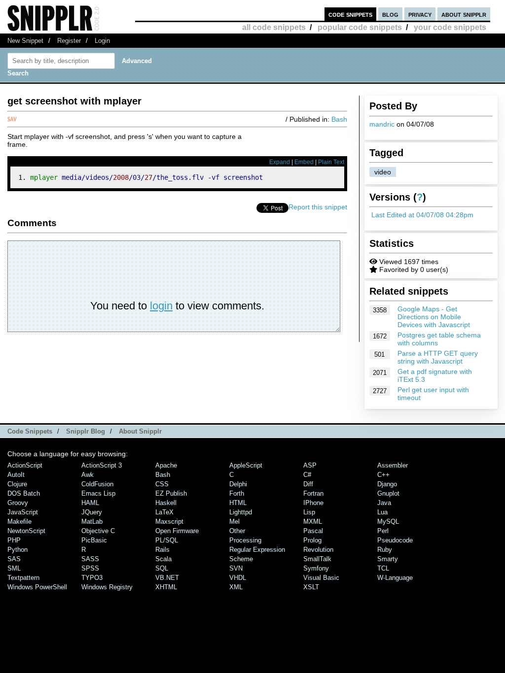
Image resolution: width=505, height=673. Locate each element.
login (161, 306)
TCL (383, 568)
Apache (166, 465)
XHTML (166, 587)
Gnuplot (388, 493)
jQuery (91, 512)
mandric (382, 124)
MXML (312, 521)
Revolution (318, 549)
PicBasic (94, 540)
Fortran (313, 493)
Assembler (392, 465)
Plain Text (331, 162)
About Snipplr (140, 431)
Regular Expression (257, 549)
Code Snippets (29, 431)
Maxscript (169, 521)
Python (17, 549)
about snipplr (463, 14)
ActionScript (24, 465)
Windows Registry (107, 587)
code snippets (350, 14)
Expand (279, 162)
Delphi (238, 484)
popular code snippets (360, 27)
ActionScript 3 (101, 465)
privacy (420, 14)
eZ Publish (171, 493)
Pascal (313, 531)
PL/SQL (166, 540)
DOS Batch (23, 493)
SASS (90, 559)
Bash (339, 119)
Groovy (17, 502)
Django (387, 484)
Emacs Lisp (98, 493)
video (382, 172)
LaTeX (164, 512)
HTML (238, 502)
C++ (383, 474)
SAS (14, 559)
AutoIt (16, 474)
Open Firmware (177, 531)
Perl (383, 531)
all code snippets (274, 27)
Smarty (387, 559)
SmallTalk (317, 559)
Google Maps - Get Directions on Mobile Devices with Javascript (433, 317)
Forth (236, 493)
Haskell (166, 502)
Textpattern (23, 577)
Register (69, 40)
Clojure (17, 484)
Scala (163, 559)
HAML (90, 502)
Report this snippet (318, 207)
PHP (14, 540)
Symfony (316, 568)
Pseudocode (395, 540)
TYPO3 (92, 577)
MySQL (388, 521)
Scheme (241, 559)
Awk (87, 474)
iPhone (313, 502)
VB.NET (167, 577)
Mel (234, 521)
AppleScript (245, 465)
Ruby (384, 549)
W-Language (395, 577)
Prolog (312, 540)
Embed (304, 162)
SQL (161, 568)
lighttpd (240, 512)
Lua (382, 512)
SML (14, 568)
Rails (162, 549)
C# (307, 474)
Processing (245, 540)
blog (390, 14)
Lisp (309, 512)
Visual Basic (321, 577)
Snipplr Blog (85, 431)
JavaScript (22, 512)
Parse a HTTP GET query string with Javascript (437, 357)
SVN (236, 568)
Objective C (98, 531)
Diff (308, 484)
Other (237, 531)
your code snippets (450, 27)
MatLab (92, 521)
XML (236, 587)
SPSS (90, 568)
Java (384, 502)
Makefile (19, 521)
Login (102, 40)
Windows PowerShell (37, 587)
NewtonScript (26, 531)
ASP (310, 465)
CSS (162, 484)
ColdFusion (97, 484)
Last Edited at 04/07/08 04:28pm (422, 215)
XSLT (311, 587)
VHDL (237, 577)
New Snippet (25, 40)
